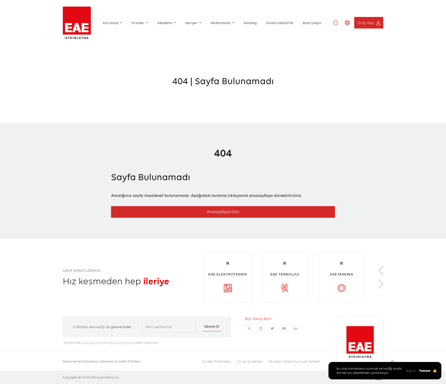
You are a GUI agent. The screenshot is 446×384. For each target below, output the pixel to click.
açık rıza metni (92, 342)
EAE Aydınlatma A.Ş (104, 377)
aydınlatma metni (121, 342)
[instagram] (261, 328)
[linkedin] (296, 328)
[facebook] (249, 328)
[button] (335, 22)
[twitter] (272, 328)
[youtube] (284, 328)
